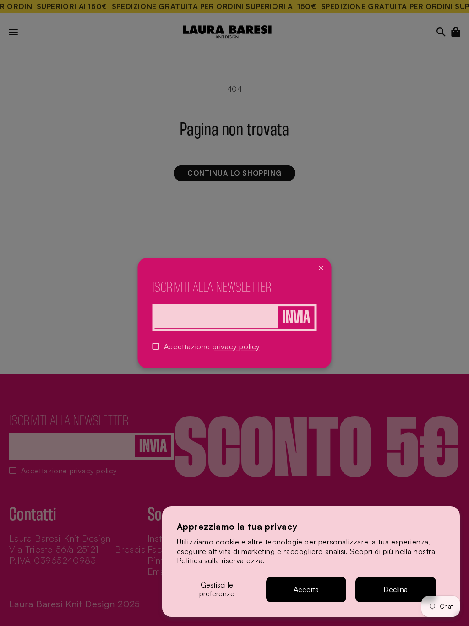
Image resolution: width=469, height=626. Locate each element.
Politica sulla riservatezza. (221, 560)
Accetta (306, 589)
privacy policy (236, 346)
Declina (395, 589)
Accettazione (212, 346)
